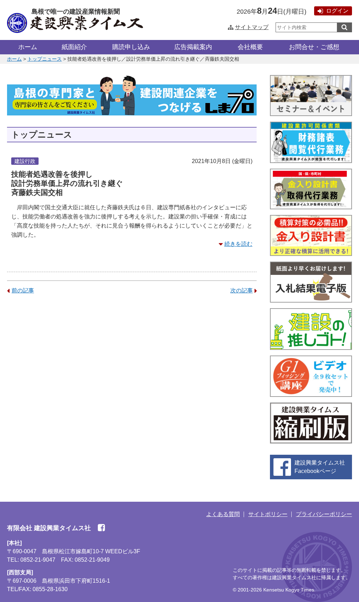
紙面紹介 (74, 46)
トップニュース (44, 59)
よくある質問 (223, 514)
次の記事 (241, 290)
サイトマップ (252, 27)
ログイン (337, 11)
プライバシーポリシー (324, 514)
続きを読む (238, 244)
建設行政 (24, 161)
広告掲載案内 (193, 46)
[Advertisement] (132, 355)
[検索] (344, 27)
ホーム (27, 46)
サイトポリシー (267, 514)
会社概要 (250, 46)
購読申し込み (131, 46)
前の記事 (23, 290)
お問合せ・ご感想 (314, 46)
